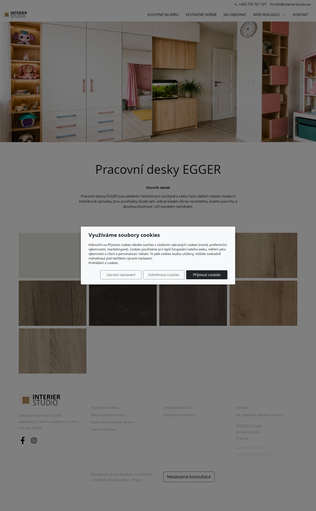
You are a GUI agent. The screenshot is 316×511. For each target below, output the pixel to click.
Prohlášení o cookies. (104, 263)
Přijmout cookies (207, 274)
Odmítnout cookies (163, 274)
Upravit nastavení (121, 274)
